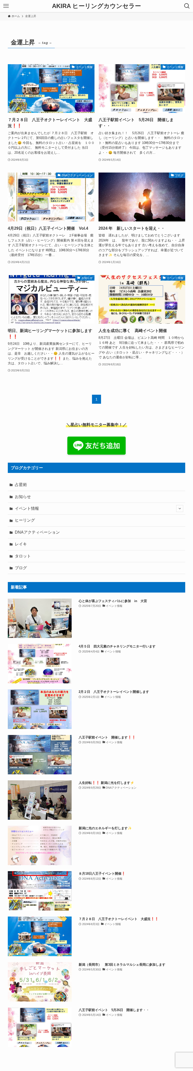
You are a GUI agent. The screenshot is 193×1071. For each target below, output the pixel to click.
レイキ (21, 544)
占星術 (21, 484)
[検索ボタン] (187, 6)
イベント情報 (27, 508)
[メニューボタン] (6, 6)
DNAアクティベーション (37, 532)
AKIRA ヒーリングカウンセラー (96, 6)
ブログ (21, 568)
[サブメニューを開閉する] (179, 508)
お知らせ (23, 497)
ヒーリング (25, 520)
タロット (23, 556)
